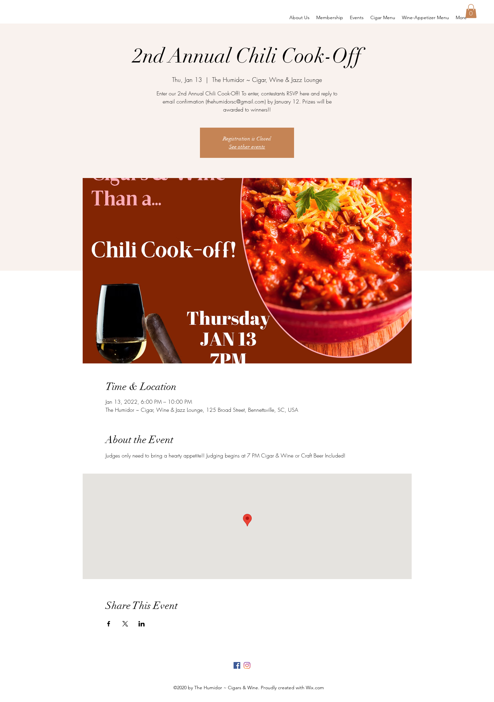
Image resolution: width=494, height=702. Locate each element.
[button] (471, 11)
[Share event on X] (125, 623)
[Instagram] (247, 665)
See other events (247, 146)
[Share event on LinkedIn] (141, 623)
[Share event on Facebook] (109, 623)
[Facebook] (237, 665)
